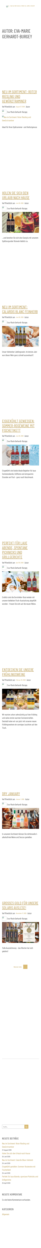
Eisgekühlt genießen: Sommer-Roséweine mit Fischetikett (18, 426)
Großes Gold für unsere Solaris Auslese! (20, 905)
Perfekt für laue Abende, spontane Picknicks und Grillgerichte (15, 550)
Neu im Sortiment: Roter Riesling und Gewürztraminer (19, 96)
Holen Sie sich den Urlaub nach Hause (16, 195)
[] (26, 1127)
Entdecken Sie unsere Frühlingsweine (18, 671)
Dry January (11, 793)
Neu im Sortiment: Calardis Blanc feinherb (20, 309)
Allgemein (5, 1214)
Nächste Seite (18, 967)
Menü (35, 10)
